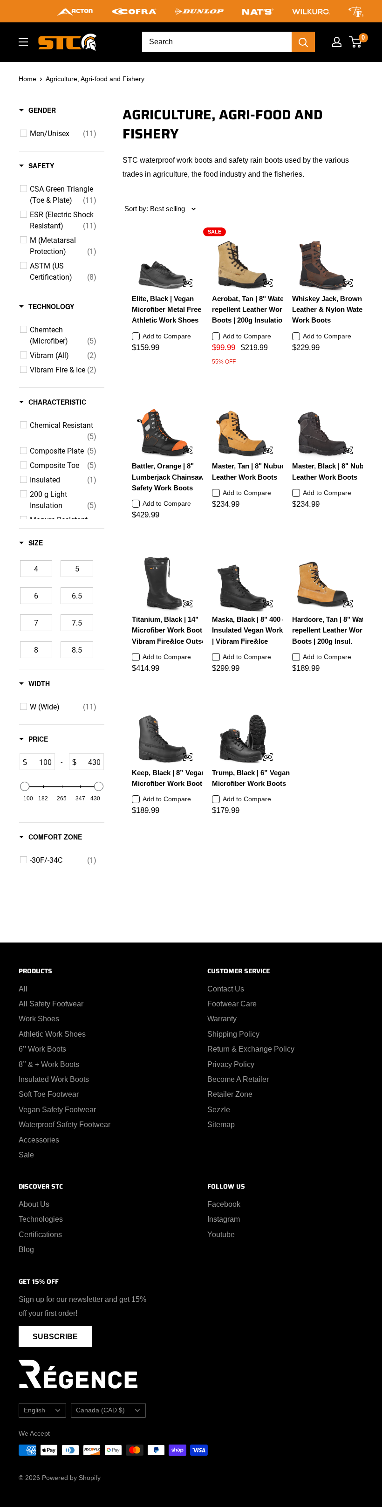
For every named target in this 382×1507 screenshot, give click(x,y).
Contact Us (225, 989)
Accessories (39, 1140)
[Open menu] (23, 42)
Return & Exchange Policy (250, 1049)
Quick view (181, 284)
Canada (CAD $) (100, 1410)
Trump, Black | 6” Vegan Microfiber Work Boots (251, 778)
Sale (26, 1155)
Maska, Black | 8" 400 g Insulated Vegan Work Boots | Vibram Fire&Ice (258, 630)
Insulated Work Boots (54, 1079)
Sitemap (221, 1125)
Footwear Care (232, 1004)
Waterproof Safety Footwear (64, 1125)
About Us (34, 1204)
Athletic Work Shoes (52, 1034)
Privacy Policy (230, 1064)
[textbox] (41, 762)
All (23, 989)
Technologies (41, 1219)
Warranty (222, 1019)
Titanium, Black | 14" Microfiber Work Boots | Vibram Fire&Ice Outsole (171, 630)
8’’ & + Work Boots (49, 1064)
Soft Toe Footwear (49, 1094)
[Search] (303, 42)
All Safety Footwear (51, 1004)
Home (27, 79)
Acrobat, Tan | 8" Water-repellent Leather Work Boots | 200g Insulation (250, 309)
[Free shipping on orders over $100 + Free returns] (191, 11)
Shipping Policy (233, 1034)
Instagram (223, 1219)
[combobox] (217, 42)
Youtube (221, 1235)
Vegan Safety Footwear (57, 1110)
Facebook (223, 1204)
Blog (26, 1249)
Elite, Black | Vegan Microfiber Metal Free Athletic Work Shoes (166, 309)
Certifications (40, 1235)
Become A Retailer (238, 1079)
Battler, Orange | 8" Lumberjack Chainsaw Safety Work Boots (168, 477)
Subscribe (55, 1337)
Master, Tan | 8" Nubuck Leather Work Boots (250, 471)
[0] (356, 42)
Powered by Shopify (71, 1477)
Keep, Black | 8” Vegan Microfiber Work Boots (169, 778)
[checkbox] (63, 133)
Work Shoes (39, 1019)
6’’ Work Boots (42, 1049)
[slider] (24, 786)
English (34, 1410)
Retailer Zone (229, 1094)
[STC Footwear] (67, 42)
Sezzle (218, 1110)
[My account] (336, 42)
